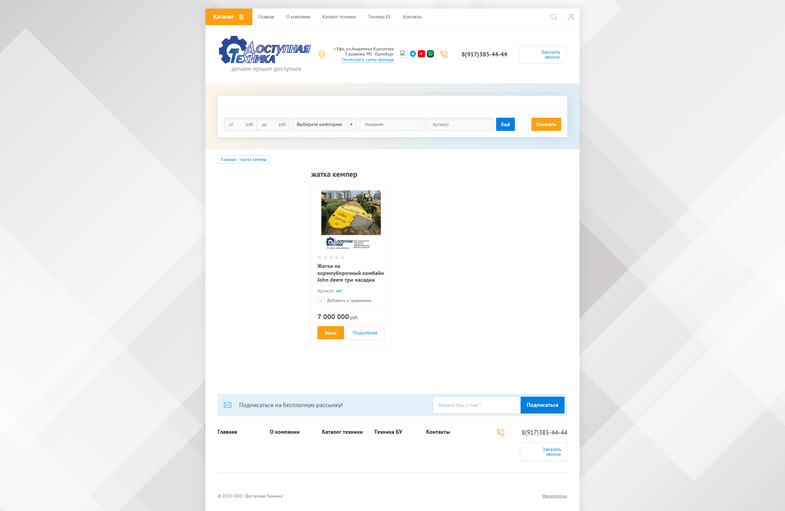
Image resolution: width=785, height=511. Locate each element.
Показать (546, 124)
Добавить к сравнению (348, 300)
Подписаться (542, 404)
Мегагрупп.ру (554, 496)
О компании (285, 432)
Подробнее (365, 333)
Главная (228, 159)
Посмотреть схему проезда (368, 59)
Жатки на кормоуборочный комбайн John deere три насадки (350, 272)
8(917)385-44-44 (484, 54)
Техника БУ (388, 432)
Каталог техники (342, 432)
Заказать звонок (550, 54)
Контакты (438, 432)
